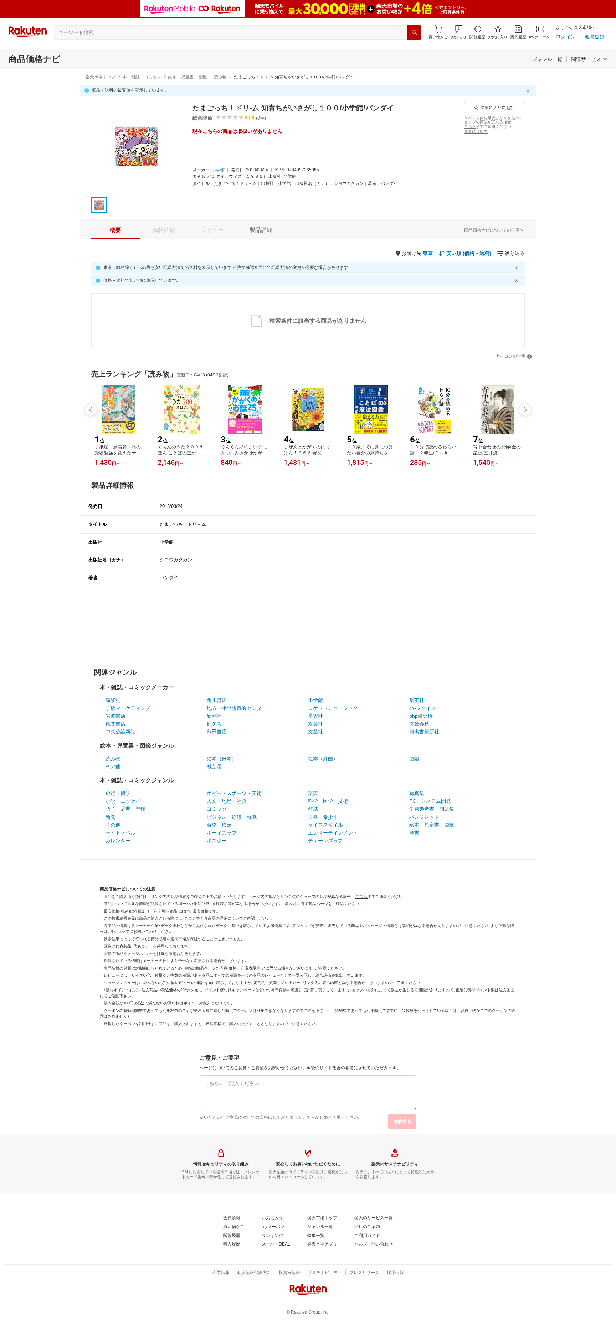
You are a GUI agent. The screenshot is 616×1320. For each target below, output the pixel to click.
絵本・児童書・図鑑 (187, 76)
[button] (459, 32)
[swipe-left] (91, 410)
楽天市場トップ (100, 76)
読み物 (220, 76)
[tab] (115, 230)
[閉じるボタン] (529, 90)
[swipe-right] (525, 410)
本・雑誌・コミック (142, 76)
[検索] (414, 32)
